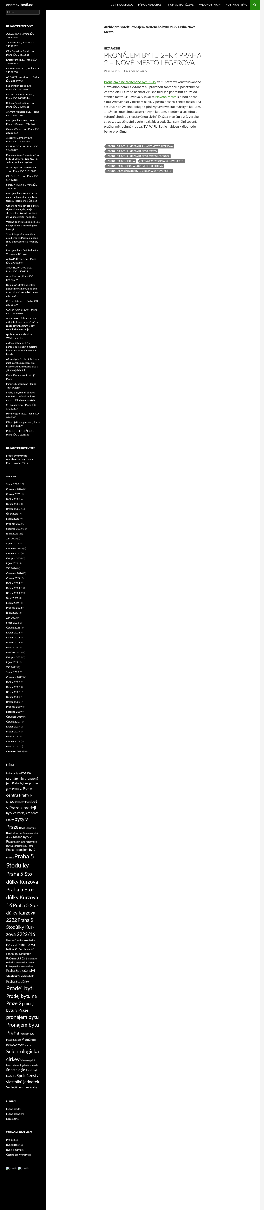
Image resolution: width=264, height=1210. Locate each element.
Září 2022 (11, 667)
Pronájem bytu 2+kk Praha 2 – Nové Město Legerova (140, 146)
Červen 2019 (13, 721)
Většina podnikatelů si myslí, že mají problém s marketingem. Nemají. (23, 226)
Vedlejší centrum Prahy (21, 1087)
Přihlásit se (12, 1140)
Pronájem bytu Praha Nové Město (162, 161)
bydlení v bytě (13, 773)
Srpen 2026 (12, 484)
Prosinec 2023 (14, 608)
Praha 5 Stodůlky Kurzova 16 (22, 897)
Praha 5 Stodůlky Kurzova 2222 (22, 913)
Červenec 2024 (14, 573)
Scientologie (15, 1070)
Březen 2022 (13, 692)
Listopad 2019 (14, 712)
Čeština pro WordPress (18, 1155)
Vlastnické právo (236, 5)
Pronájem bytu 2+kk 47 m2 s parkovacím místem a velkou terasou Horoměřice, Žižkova (21, 197)
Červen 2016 (13, 741)
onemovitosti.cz (19, 5)
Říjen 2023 (12, 613)
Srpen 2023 (12, 622)
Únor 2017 (12, 736)
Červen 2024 (13, 578)
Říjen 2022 (12, 662)
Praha (30, 846)
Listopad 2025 (14, 528)
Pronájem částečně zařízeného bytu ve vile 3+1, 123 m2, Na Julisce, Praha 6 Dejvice (22, 159)
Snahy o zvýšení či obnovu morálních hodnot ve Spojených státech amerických (20, 396)
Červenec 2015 (14, 751)
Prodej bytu (21, 988)
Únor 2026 (12, 514)
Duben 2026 (13, 504)
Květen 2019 (13, 726)
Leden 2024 (12, 603)
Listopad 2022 (14, 657)
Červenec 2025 (14, 548)
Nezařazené (112, 48)
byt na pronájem (15, 1114)
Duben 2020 (13, 697)
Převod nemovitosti (150, 5)
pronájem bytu (22, 1017)
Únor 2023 (12, 647)
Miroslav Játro (136, 71)
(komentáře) (15, 1150)
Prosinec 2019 (14, 707)
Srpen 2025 (12, 543)
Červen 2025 (13, 553)
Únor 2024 (12, 598)
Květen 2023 (13, 632)
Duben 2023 (13, 637)
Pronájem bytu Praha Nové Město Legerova (135, 166)
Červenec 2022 (14, 677)
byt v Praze (25, 802)
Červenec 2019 (14, 717)
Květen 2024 (13, 583)
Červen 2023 (13, 627)
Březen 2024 (13, 593)
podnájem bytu (19, 846)
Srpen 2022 (12, 672)
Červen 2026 (13, 494)
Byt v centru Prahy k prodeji (19, 795)
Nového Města (166, 97)
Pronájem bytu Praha (121, 161)
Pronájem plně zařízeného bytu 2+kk (130, 82)
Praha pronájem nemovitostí (20, 966)
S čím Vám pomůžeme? (181, 5)
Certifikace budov (122, 5)
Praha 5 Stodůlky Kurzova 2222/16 (20, 927)
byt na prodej (13, 1109)
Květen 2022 (13, 682)
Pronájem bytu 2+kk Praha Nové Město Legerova (138, 156)
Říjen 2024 (12, 563)
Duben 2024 (13, 588)
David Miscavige (27, 828)
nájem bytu (19, 842)
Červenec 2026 (14, 489)
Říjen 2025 (12, 533)
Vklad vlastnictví (210, 5)
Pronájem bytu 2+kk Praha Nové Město (132, 151)
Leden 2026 (12, 519)
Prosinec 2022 (14, 652)
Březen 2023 (13, 642)
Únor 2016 (12, 746)
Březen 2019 (13, 731)
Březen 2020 (13, 702)
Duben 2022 (13, 687)
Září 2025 (11, 538)
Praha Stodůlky (17, 981)
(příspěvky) (14, 1145)
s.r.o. (28, 1045)
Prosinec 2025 (14, 524)
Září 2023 (11, 618)
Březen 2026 (13, 509)
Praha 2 (10, 858)
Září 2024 (11, 568)
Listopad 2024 (14, 558)
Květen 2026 (13, 499)
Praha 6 (11, 940)
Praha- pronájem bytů (20, 849)
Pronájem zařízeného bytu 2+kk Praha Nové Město (139, 171)
